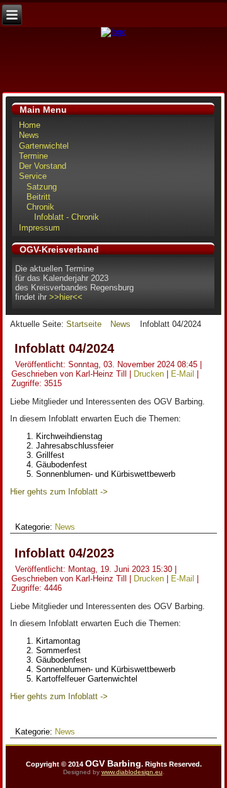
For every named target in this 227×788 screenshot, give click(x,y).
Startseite (84, 324)
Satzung (41, 186)
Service (33, 176)
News (29, 135)
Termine (33, 156)
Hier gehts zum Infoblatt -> (59, 491)
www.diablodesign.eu (132, 771)
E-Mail (184, 374)
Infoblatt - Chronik (66, 217)
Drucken (150, 374)
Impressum (39, 227)
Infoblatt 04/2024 (64, 348)
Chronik (40, 207)
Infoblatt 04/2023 (64, 553)
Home (29, 125)
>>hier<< (66, 297)
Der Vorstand (42, 166)
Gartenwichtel (44, 146)
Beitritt (38, 197)
